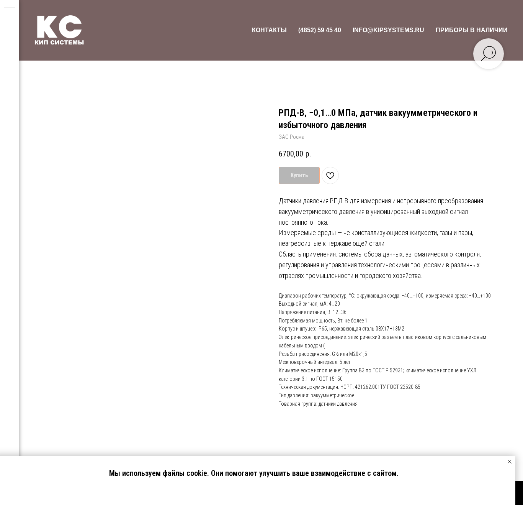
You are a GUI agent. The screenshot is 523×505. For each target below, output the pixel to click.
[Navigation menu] (9, 11)
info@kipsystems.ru (388, 30)
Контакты (269, 30)
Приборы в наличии (472, 30)
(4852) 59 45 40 (319, 30)
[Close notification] (509, 462)
